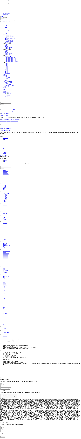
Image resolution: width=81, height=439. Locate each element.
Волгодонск (5, 198)
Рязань (4, 278)
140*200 (6, 68)
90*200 (6, 65)
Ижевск (4, 218)
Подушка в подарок (4, 115)
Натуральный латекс (9, 40)
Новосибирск (5, 173)
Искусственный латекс (9, 36)
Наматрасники (7, 77)
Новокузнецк (5, 256)
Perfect (6, 28)
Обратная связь (5, 138)
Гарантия (6, 5)
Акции (4, 10)
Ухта (3, 309)
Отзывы (4, 145)
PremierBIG (7, 30)
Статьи (4, 11)
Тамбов (4, 298)
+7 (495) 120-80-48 (3, 155)
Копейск (4, 231)
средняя (6, 46)
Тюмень (4, 303)
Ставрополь (5, 290)
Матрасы (4, 23)
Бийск (4, 188)
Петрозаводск (5, 270)
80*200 (6, 64)
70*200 (6, 63)
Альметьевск (5, 178)
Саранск (4, 283)
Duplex (6, 25)
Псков (4, 271)
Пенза (4, 268)
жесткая (6, 44)
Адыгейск (4, 177)
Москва (4, 170)
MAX (6, 27)
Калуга (4, 227)
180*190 (6, 71)
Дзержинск (5, 209)
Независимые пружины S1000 (10, 58)
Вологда (4, 200)
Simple (6, 32)
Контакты (4, 9)
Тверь (4, 299)
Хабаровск (5, 313)
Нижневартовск (6, 253)
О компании (5, 2)
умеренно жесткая (8, 47)
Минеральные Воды (6, 245)
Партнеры (4, 150)
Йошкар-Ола (5, 223)
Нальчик (4, 252)
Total (6, 33)
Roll (5, 31)
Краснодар (5, 233)
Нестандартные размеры (9, 7)
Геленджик (5, 205)
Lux (5, 26)
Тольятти (4, 300)
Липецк (4, 239)
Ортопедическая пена (9, 41)
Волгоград (5, 197)
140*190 (6, 67)
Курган (4, 234)
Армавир (4, 179)
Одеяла (6, 78)
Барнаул (4, 186)
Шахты (4, 324)
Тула (3, 302)
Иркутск (4, 219)
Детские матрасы (6, 74)
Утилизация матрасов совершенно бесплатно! (9, 121)
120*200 (6, 66)
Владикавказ (5, 194)
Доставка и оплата (8, 4)
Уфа (3, 308)
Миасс (4, 246)
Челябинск (5, 318)
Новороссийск (5, 258)
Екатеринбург (5, 171)
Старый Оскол (5, 291)
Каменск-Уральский (6, 228)
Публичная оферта (6, 147)
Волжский (5, 199)
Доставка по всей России (5, 130)
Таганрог (4, 297)
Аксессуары (5, 75)
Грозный (4, 206)
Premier (6, 29)
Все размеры (7, 73)
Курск (4, 235)
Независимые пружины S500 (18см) (11, 61)
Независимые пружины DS (10, 57)
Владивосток (5, 195)
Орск (4, 264)
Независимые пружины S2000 (10, 59)
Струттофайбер (8, 42)
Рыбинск (4, 277)
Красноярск (5, 172)
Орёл (4, 262)
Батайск (4, 185)
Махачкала (5, 244)
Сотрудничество (6, 8)
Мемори (6, 39)
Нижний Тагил (5, 255)
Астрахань (5, 181)
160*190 (6, 69)
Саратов (4, 284)
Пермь (4, 269)
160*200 (6, 70)
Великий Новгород (6, 193)
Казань (4, 226)
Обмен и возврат (8, 6)
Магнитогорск (5, 243)
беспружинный (8, 56)
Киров (4, 229)
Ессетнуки (5, 213)
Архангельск (5, 180)
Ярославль (5, 336)
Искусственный (8, 35)
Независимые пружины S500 (10, 60)
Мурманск (5, 247)
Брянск (4, 189)
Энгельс (4, 328)
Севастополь (5, 285)
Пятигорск (5, 272)
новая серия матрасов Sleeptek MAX (7, 111)
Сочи (4, 289)
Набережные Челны (6, 251)
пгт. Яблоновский (6, 332)
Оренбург (4, 263)
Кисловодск (5, 230)
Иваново (4, 217)
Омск (4, 261)
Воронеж (4, 201)
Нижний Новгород (6, 254)
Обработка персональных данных (9, 148)
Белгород (4, 187)
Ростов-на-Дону (6, 276)
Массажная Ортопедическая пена (11, 38)
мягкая (6, 45)
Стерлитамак (5, 292)
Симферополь (5, 287)
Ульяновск (5, 307)
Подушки (6, 76)
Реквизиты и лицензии (7, 149)
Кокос (6, 37)
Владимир (5, 196)
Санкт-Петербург (6, 174)
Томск (4, 301)
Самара (4, 282)
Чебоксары (5, 317)
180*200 (6, 72)
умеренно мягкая (8, 48)
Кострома (4, 232)
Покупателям (5, 3)
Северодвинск (5, 286)
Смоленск (4, 288)
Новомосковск (5, 257)
